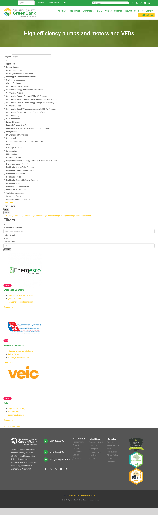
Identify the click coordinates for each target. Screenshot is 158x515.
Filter (6, 209)
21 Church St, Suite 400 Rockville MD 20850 (79, 496)
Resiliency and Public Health (17, 186)
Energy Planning (13, 132)
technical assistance (11, 426)
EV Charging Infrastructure (17, 135)
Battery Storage (12, 67)
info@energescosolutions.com (20, 302)
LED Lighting (11, 154)
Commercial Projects (14, 93)
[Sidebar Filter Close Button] (4, 224)
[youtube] (145, 3)
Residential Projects (14, 177)
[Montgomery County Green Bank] (20, 9)
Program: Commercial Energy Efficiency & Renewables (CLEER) (31, 161)
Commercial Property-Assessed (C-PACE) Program (26, 96)
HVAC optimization (14, 148)
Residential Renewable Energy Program (22, 180)
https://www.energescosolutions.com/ (23, 295)
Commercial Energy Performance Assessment (24, 90)
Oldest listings (41, 216)
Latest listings (29, 216)
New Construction (13, 157)
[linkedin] (149, 3)
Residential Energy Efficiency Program (21, 170)
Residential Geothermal (15, 174)
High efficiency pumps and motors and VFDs (24, 141)
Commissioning (12, 115)
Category (7, 56)
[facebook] (133, 3)
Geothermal (11, 138)
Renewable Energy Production (18, 164)
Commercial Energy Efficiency (18, 86)
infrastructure (11, 151)
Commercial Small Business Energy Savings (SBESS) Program (31, 99)
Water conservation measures (18, 199)
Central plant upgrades (15, 80)
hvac (8, 144)
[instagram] (141, 3)
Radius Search (9, 235)
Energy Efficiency (13, 122)
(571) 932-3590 (14, 299)
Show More (8, 203)
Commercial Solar (13, 106)
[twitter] (137, 3)
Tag (5, 61)
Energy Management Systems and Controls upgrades (28, 128)
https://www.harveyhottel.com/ (21, 351)
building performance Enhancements (21, 77)
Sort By (6, 212)
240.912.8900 (13, 354)
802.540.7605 (13, 412)
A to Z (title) (8, 216)
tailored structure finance (16, 190)
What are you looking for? (13, 227)
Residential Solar (13, 183)
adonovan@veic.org (16, 415)
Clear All (7, 250)
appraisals (10, 64)
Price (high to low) (83, 216)
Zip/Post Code (9, 242)
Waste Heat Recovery (14, 196)
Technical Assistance (14, 193)
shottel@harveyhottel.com (18, 357)
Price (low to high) (68, 216)
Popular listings (54, 216)
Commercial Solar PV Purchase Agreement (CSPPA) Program (31, 109)
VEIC (5, 403)
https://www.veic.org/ (17, 408)
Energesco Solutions (13, 289)
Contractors (8, 307)
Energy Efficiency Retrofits (16, 125)
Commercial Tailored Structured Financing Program (27, 112)
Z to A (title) (18, 216)
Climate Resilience (13, 83)
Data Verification (13, 119)
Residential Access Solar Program (20, 167)
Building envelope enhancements (19, 73)
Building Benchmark (14, 70)
